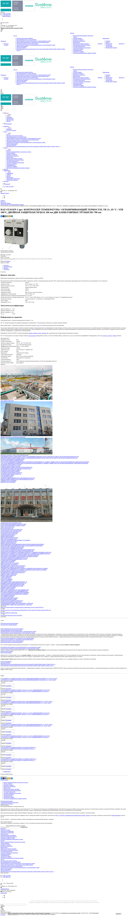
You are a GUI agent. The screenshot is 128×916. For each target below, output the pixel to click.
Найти (2, 906)
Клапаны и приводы (78, 39)
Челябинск (9, 117)
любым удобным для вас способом (37, 333)
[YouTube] (4, 198)
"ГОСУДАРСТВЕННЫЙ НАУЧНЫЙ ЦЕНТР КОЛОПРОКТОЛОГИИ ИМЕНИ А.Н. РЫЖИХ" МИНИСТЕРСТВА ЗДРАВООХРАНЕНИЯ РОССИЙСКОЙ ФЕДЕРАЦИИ (44, 463)
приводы (114, 335)
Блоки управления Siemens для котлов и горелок (16, 782)
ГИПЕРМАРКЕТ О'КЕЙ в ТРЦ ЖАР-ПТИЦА (12, 567)
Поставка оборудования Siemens (24, 38)
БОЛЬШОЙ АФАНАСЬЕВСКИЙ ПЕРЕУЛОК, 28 (13, 583)
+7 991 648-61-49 (6, 15)
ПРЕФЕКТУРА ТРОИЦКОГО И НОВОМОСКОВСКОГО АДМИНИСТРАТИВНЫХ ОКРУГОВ (25, 553)
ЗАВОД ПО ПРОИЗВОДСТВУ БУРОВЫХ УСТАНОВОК (15, 540)
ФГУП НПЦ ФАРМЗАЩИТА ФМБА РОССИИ (13, 525)
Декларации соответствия (109, 45)
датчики (105, 335)
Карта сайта (4, 893)
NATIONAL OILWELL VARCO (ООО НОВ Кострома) (14, 455)
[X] (3, 216)
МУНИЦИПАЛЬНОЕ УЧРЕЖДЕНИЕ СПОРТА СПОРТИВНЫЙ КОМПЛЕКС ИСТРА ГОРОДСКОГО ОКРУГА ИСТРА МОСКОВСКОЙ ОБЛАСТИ (39, 458)
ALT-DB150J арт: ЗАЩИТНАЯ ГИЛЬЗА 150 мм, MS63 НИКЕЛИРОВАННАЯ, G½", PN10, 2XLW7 (26, 725)
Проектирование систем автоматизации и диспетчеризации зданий (33, 41)
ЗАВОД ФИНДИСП (6, 577)
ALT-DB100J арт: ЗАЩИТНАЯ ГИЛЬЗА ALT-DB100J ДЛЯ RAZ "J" (18, 760)
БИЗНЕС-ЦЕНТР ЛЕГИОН (8, 588)
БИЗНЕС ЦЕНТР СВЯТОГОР (8, 575)
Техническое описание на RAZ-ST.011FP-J (11, 615)
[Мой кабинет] (1, 31)
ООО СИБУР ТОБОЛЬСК (7, 400)
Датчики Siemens (77, 38)
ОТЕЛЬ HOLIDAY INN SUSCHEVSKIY (11, 531)
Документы (6, 269)
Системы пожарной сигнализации (82, 47)
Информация (106, 38)
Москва (8, 121)
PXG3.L (57, 815)
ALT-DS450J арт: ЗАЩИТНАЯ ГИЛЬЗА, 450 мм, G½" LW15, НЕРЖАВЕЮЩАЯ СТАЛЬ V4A (25, 691)
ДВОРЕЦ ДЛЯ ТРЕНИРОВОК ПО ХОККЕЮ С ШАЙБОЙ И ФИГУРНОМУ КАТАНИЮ (23, 569)
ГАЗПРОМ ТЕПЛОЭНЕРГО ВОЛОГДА (11, 474)
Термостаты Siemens (78, 49)
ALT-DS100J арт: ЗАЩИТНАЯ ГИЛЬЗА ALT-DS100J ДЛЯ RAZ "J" (18, 748)
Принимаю (118, 913)
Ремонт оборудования (21, 46)
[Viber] (6, 216)
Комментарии (7, 771)
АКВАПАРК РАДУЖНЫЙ (7, 561)
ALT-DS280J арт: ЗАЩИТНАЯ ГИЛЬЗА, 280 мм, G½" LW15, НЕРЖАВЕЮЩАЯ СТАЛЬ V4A (25, 714)
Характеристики (8, 266)
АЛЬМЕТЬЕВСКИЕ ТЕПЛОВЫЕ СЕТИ (11, 522)
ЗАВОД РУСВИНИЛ (6, 580)
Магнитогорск (10, 119)
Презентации (109, 43)
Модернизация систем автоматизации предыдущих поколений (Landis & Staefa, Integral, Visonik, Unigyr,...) (27, 665)
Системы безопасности (79, 46)
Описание (6, 265)
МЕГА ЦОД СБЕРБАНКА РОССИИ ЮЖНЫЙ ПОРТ (14, 591)
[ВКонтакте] (1, 216)
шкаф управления (115, 815)
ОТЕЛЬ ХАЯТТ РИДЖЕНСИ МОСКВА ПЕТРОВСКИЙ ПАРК (17, 551)
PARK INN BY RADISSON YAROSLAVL (11, 602)
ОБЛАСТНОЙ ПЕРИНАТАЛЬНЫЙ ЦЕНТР (12, 460)
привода (88, 815)
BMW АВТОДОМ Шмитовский (9, 539)
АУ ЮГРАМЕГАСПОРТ (7, 476)
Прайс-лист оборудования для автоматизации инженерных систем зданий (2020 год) (22, 607)
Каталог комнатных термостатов (9, 612)
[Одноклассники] (10, 216)
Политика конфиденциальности (9, 836)
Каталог (72, 33)
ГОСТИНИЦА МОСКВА (7, 596)
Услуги (15, 35)
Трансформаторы (77, 50)
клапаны (109, 335)
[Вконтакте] (4, 196)
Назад (9, 114)
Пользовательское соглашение (8, 835)
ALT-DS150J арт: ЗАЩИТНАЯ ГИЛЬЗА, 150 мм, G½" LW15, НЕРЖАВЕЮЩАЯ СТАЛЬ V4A (25, 737)
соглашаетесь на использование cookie (70, 913)
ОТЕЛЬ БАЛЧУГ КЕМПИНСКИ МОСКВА (12, 548)
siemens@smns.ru (6, 16)
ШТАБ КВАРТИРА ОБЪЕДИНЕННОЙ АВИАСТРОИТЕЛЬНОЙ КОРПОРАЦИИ (22, 545)
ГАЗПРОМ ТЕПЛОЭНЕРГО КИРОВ (10, 471)
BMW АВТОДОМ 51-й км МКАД (9, 564)
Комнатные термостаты (79, 41)
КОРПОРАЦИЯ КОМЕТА (7, 536)
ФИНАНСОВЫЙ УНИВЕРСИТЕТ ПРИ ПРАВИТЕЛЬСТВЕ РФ (17, 479)
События (108, 41)
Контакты (121, 43)
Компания (3, 41)
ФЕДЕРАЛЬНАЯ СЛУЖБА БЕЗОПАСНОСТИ (13, 572)
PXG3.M (62, 815)
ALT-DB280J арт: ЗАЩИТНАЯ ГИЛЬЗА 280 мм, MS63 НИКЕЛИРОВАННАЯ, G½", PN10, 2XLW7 (26, 702)
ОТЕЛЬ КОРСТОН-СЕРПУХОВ (9, 533)
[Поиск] (2, 30)
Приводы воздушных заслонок (81, 43)
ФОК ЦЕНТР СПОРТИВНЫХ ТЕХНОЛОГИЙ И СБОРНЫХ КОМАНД (19, 556)
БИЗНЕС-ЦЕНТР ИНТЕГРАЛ (8, 543)
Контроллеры (76, 42)
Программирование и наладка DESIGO (26, 39)
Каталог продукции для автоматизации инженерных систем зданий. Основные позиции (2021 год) (26, 610)
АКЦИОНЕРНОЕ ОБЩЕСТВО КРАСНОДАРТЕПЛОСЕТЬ (16, 468)
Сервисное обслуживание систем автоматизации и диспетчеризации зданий (35, 45)
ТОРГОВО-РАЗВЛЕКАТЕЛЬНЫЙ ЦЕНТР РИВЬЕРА (14, 594)
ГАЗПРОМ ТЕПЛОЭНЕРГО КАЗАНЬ (10, 466)
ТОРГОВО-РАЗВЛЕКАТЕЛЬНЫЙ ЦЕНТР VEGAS (14, 559)
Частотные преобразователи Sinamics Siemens (84, 53)
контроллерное (32, 335)
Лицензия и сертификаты (7, 831)
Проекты (100, 43)
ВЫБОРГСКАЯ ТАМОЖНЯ (8, 482)
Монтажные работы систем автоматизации (27, 43)
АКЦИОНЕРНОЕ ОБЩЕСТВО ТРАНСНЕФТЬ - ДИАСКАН (16, 604)
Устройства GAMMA (78, 51)
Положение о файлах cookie (8, 838)
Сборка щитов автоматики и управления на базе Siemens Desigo (32, 42)
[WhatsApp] (8, 216)
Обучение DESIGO (21, 47)
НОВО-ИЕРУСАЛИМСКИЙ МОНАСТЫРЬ (12, 586)
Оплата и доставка (6, 44)
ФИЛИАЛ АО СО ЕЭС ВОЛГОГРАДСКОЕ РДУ (13, 437)
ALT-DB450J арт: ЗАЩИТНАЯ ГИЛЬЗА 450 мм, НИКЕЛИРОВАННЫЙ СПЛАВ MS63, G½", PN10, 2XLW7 (28, 680)
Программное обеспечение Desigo (81, 45)
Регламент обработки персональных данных (12, 839)
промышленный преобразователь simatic (75, 815)
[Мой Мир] (12, 216)
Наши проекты (4, 834)
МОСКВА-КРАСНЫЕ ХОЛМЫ (9, 599)
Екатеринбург (10, 118)
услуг (38, 325)
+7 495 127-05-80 (6, 13)
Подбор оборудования (111, 47)
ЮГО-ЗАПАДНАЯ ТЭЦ (7, 528)
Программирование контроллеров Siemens (11, 630)
